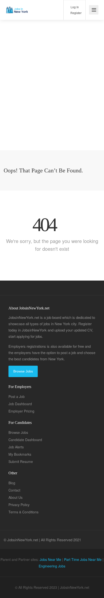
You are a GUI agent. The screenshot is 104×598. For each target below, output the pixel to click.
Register (76, 13)
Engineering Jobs (52, 566)
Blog (11, 482)
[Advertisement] (52, 98)
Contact (14, 490)
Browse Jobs (23, 371)
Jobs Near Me (50, 559)
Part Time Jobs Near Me (83, 559)
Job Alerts (16, 446)
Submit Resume (20, 461)
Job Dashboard (20, 403)
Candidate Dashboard (25, 439)
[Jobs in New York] (17, 6)
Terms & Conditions (23, 511)
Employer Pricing (21, 411)
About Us (15, 497)
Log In (74, 7)
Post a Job (16, 396)
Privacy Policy (19, 504)
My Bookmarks (19, 454)
